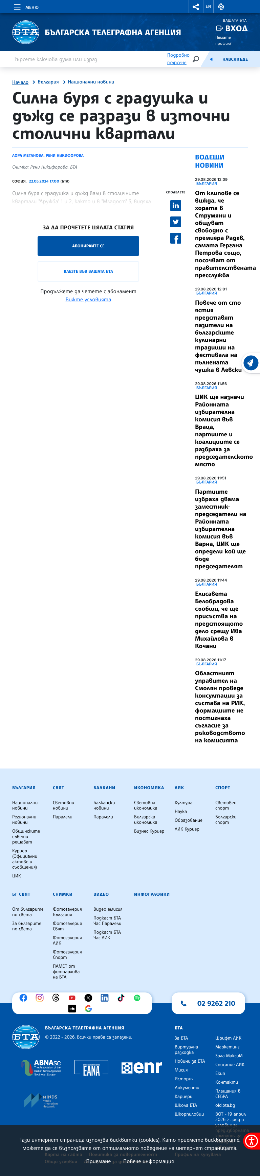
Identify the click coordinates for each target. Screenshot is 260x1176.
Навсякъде (235, 59)
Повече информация (148, 1161)
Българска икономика (145, 819)
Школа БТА (186, 1105)
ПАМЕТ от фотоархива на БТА (66, 972)
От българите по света (28, 912)
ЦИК (16, 876)
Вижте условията (88, 299)
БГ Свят (21, 894)
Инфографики (152, 894)
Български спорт (226, 819)
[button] (196, 6)
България (48, 82)
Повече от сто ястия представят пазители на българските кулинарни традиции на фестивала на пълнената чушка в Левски (218, 336)
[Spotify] (139, 997)
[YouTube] (74, 997)
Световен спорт (226, 805)
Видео (101, 894)
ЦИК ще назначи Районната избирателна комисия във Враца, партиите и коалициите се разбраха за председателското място (224, 430)
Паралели (62, 817)
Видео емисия (108, 909)
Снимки (62, 894)
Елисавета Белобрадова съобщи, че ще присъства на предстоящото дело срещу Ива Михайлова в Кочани (219, 620)
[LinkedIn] (106, 997)
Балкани (104, 788)
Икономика (149, 788)
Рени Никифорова (65, 155)
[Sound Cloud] (74, 1008)
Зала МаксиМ (229, 1056)
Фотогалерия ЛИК (67, 940)
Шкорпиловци (189, 1114)
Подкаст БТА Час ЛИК (107, 935)
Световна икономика (145, 805)
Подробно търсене (178, 58)
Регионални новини (24, 819)
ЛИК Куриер (187, 829)
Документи (187, 1087)
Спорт (222, 788)
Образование (188, 820)
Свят (58, 788)
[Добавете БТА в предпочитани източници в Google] (90, 1008)
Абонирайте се (88, 245)
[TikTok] (122, 997)
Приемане (98, 1161)
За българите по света (26, 926)
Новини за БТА (190, 1061)
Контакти (226, 1082)
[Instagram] (41, 997)
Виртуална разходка (186, 1049)
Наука (181, 811)
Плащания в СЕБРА (227, 1093)
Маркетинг (227, 1047)
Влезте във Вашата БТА (88, 271)
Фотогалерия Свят (67, 926)
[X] (90, 997)
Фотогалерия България (67, 912)
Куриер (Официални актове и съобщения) (24, 859)
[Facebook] (25, 997)
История (184, 1079)
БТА (179, 1028)
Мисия (181, 1070)
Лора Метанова (27, 155)
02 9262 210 (216, 1003)
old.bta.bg (225, 1105)
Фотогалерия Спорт (67, 954)
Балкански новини (104, 805)
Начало (20, 82)
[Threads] (57, 997)
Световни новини (63, 805)
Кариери (184, 1096)
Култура (184, 802)
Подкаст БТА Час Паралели (107, 920)
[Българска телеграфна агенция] (26, 1037)
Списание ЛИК (229, 1064)
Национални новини (91, 82)
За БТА (181, 1038)
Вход (236, 28)
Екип (220, 1073)
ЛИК (179, 788)
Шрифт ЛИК (228, 1038)
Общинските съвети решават (26, 837)
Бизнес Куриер (149, 831)
